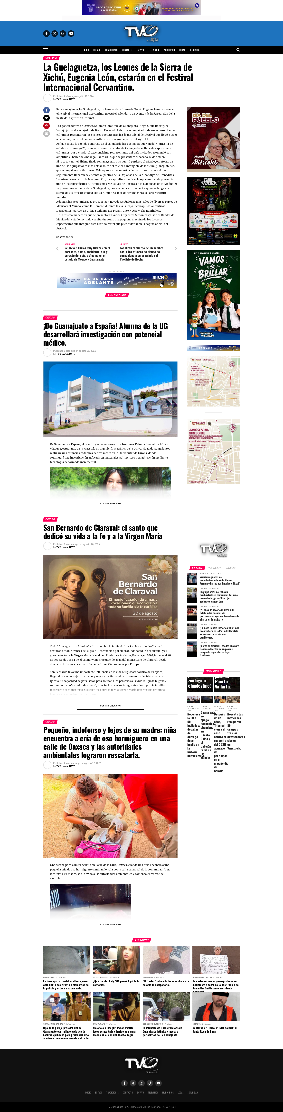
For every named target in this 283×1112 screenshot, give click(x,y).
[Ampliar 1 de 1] (235, 181)
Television (153, 50)
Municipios (169, 50)
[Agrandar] (235, 111)
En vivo (140, 50)
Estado (96, 50)
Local (182, 50)
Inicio (86, 50)
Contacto (127, 50)
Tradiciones (111, 50)
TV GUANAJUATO (65, 99)
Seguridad (195, 50)
